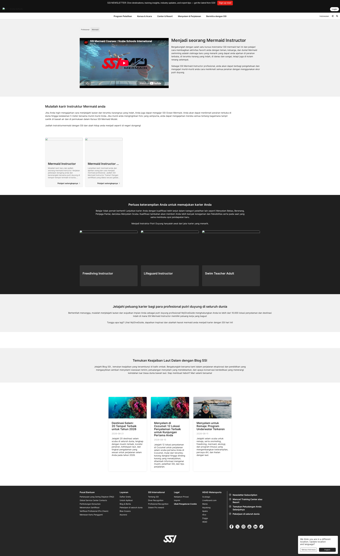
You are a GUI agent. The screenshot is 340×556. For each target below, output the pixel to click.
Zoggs (205, 518)
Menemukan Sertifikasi (89, 507)
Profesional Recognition (158, 504)
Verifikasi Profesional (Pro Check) (94, 511)
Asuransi (123, 515)
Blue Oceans (125, 511)
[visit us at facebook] (232, 527)
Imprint (177, 500)
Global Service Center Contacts (93, 500)
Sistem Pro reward (156, 507)
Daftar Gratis (125, 497)
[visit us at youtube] (250, 527)
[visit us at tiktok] (262, 527)
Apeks (205, 511)
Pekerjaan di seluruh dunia (246, 514)
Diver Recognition (155, 500)
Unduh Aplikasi (126, 500)
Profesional (85, 30)
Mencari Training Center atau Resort (247, 501)
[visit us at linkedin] (256, 527)
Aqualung (206, 507)
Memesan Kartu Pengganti (91, 515)
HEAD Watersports (212, 492)
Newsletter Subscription (245, 495)
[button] (225, 3)
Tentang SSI (153, 497)
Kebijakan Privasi (181, 497)
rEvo (204, 515)
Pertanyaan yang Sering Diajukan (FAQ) (97, 497)
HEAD (204, 522)
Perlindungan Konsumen (90, 504)
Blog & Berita (125, 504)
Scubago (206, 497)
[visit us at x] (238, 527)
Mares (205, 504)
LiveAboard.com (209, 500)
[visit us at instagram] (244, 527)
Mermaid (95, 30)
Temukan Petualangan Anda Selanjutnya (247, 508)
